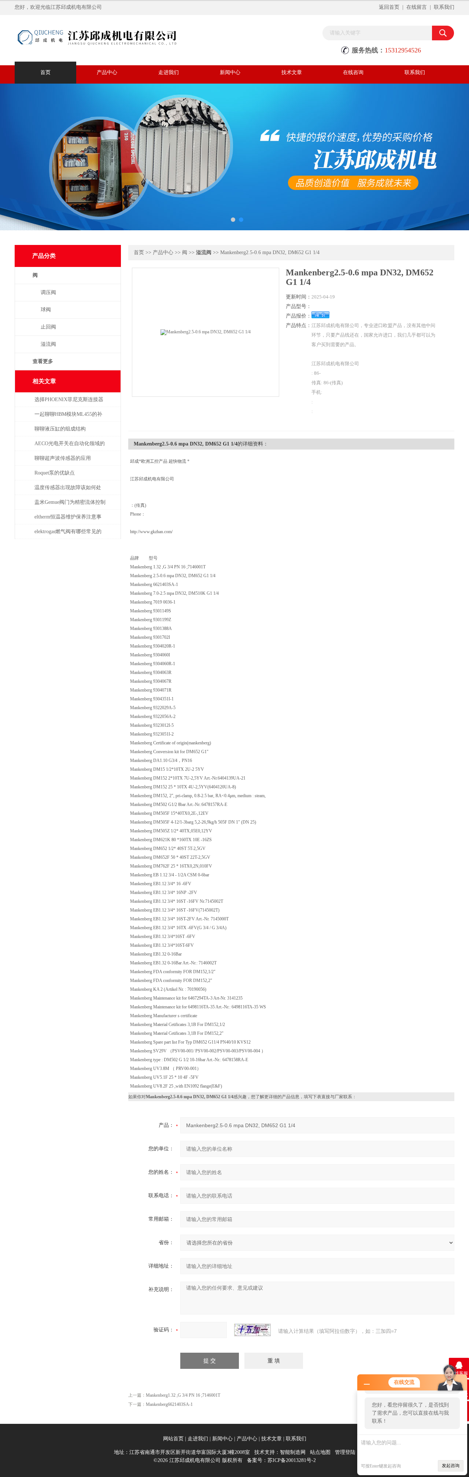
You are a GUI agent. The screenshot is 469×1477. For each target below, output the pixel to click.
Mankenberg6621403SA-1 (169, 1404)
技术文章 (291, 72)
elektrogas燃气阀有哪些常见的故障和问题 (67, 535)
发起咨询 (450, 1465)
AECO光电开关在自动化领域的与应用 (69, 447)
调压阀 (48, 292)
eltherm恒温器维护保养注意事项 (67, 520)
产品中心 (107, 72)
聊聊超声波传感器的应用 (62, 458)
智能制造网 (293, 1452)
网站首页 (173, 1438)
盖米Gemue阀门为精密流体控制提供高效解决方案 (70, 505)
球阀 (46, 309)
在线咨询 (353, 72)
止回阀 (48, 327)
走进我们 (168, 72)
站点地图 (320, 1452)
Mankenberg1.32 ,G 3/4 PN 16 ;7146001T (183, 1395)
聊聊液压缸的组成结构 (60, 429)
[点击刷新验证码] (252, 1330)
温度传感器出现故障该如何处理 (67, 491)
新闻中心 (230, 72)
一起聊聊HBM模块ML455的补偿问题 (68, 417)
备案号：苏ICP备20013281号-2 (281, 1460)
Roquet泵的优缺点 (54, 473)
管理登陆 (345, 1452)
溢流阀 (48, 344)
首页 (45, 72)
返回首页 (389, 7)
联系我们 (444, 7)
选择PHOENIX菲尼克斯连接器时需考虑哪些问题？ (68, 403)
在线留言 (416, 7)
